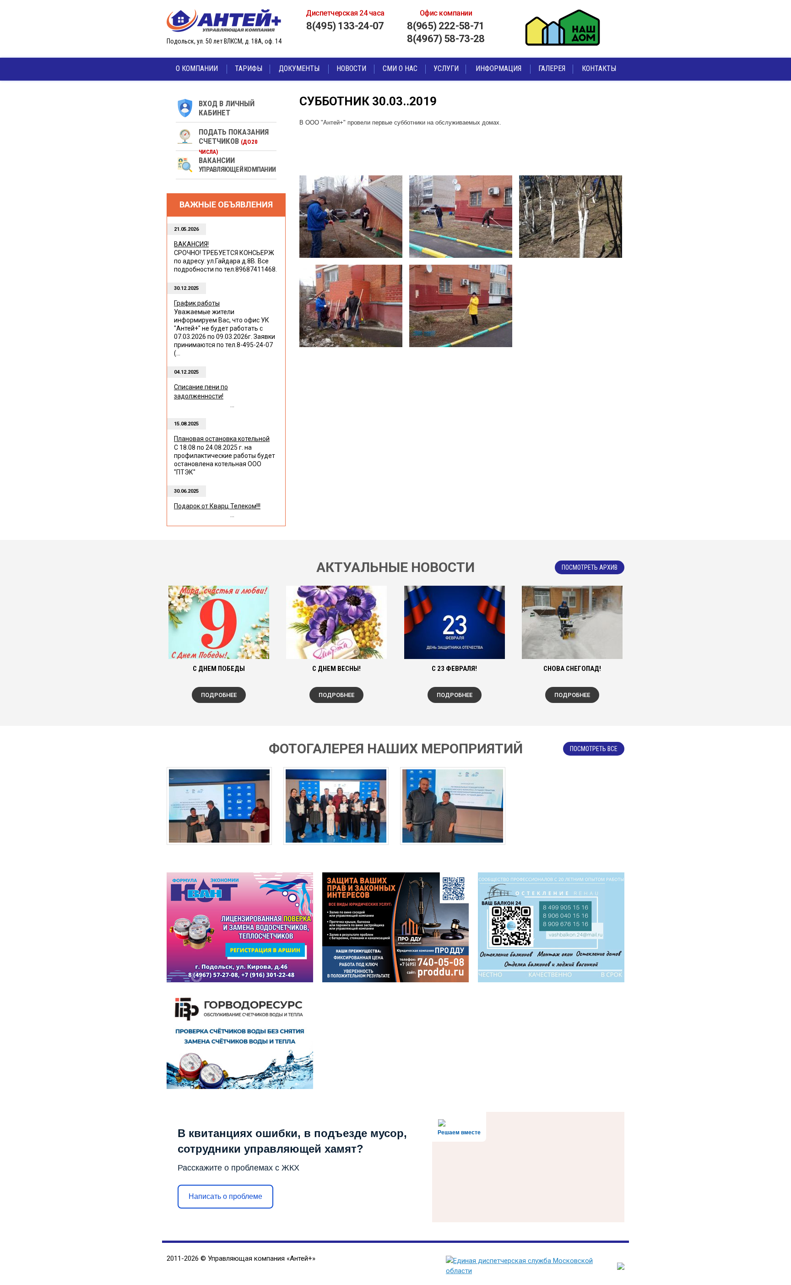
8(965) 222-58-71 (445, 26)
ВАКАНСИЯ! (191, 244)
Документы (299, 68)
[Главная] (226, 20)
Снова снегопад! (572, 668)
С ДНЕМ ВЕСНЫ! (336, 668)
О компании (197, 68)
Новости (351, 68)
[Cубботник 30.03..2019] (350, 216)
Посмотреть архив (590, 567)
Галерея (551, 68)
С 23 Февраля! (454, 668)
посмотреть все (594, 748)
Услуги (446, 68)
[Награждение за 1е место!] (219, 806)
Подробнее (219, 695)
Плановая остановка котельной (222, 438)
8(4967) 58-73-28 (445, 38)
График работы (197, 303)
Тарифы (248, 68)
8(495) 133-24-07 (345, 26)
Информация (498, 68)
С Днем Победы (219, 668)
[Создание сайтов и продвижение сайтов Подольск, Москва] (620, 1267)
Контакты (599, 68)
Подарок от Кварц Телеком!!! (217, 506)
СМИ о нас (400, 68)
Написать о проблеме (225, 1196)
